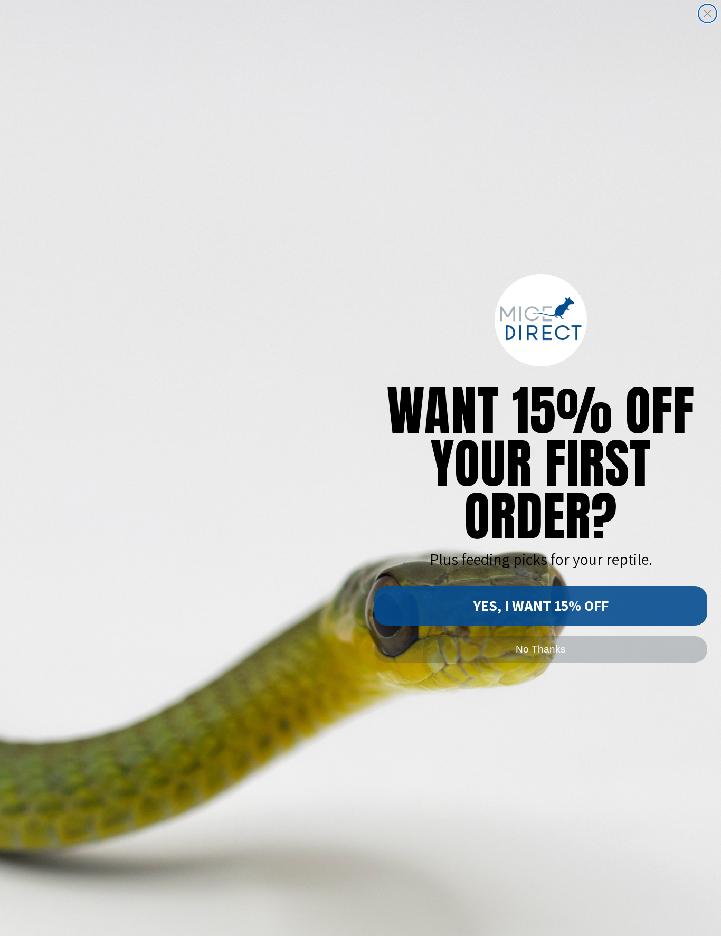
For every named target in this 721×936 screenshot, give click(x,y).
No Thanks (541, 649)
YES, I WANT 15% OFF (541, 605)
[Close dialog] (707, 13)
